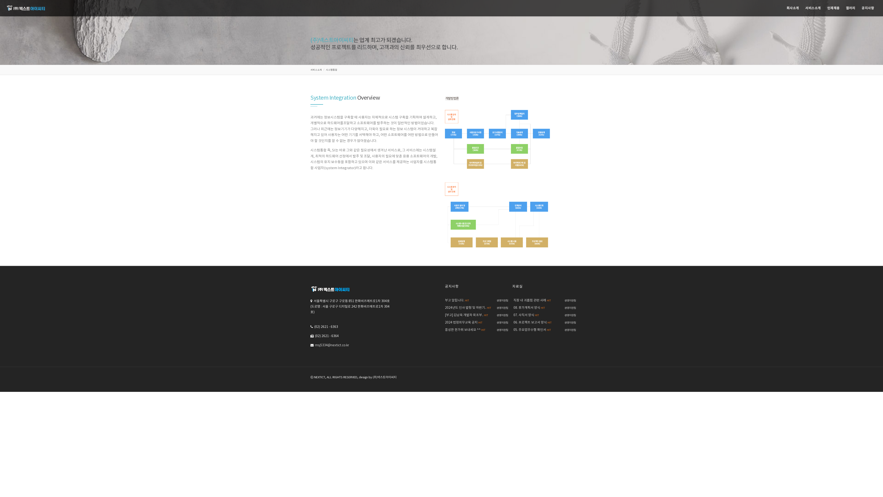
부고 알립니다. (457, 300)
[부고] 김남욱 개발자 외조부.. (466, 315)
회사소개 (793, 8)
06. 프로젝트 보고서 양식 (532, 322)
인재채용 (833, 8)
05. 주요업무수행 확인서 (532, 330)
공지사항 (868, 8)
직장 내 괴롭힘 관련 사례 (532, 300)
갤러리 (850, 8)
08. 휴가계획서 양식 (529, 308)
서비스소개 (813, 8)
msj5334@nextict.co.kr (332, 345)
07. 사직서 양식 (526, 315)
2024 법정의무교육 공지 (463, 322)
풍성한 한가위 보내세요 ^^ (465, 330)
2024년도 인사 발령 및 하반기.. (468, 308)
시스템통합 (331, 70)
